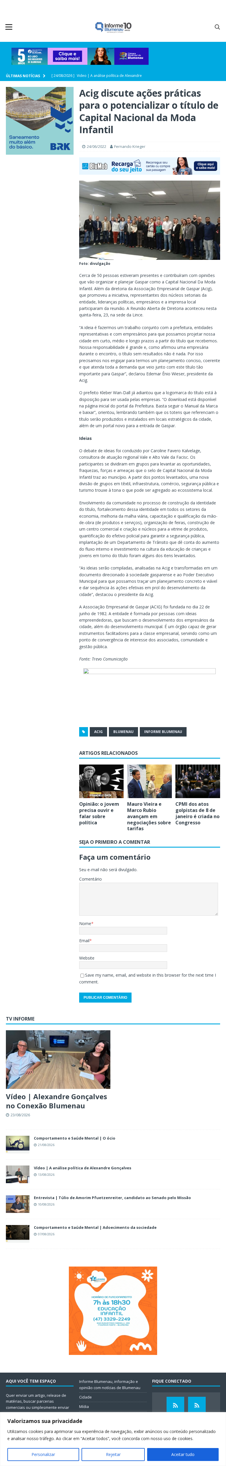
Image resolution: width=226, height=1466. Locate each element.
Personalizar (43, 1454)
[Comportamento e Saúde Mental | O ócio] (17, 1144)
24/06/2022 (96, 146)
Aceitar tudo (183, 1454)
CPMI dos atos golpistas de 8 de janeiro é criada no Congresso (197, 813)
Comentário (90, 879)
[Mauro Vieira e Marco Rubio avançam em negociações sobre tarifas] (149, 781)
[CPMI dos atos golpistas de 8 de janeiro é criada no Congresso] (197, 781)
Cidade (85, 1397)
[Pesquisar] (217, 27)
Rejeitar (113, 1454)
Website (86, 958)
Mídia (84, 1406)
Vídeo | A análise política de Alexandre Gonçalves (82, 1168)
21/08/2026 (46, 1145)
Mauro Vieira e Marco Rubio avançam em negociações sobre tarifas (149, 816)
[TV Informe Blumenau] (175, 1405)
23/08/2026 (20, 1114)
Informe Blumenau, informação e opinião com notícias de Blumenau (109, 1384)
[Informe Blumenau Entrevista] (197, 1405)
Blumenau (123, 731)
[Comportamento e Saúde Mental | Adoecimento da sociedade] (17, 1234)
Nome (85, 923)
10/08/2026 (46, 1204)
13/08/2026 (46, 1174)
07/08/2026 (46, 1234)
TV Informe (20, 1019)
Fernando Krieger (129, 146)
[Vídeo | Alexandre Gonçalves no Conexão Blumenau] (58, 1059)
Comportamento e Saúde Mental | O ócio (74, 1138)
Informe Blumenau (163, 731)
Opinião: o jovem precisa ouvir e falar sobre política (99, 813)
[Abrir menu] (9, 27)
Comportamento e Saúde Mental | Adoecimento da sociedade (95, 1227)
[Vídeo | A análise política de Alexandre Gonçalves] (17, 1174)
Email (84, 940)
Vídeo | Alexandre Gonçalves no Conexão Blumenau (56, 1101)
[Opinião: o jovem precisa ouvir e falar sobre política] (101, 781)
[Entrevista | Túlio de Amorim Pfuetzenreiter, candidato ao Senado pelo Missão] (17, 1204)
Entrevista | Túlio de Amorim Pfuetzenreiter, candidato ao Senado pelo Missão (112, 1197)
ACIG (98, 731)
